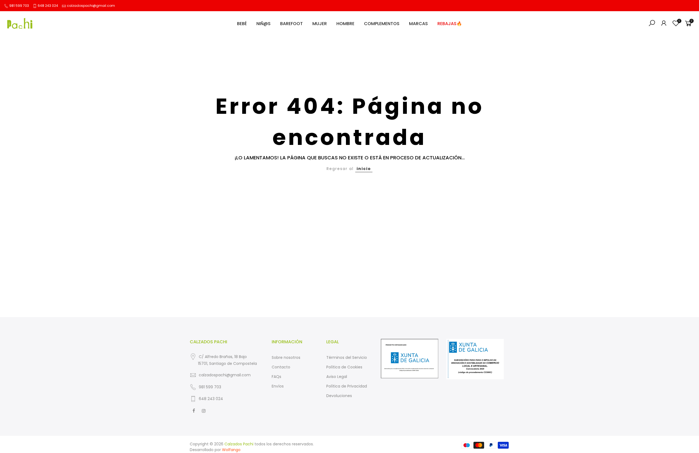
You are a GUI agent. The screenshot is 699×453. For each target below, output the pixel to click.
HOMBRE (345, 23)
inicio (364, 168)
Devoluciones (339, 395)
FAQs (276, 376)
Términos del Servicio (346, 357)
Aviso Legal (336, 376)
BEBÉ (242, 23)
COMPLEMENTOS (381, 23)
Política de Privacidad (346, 386)
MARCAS (418, 23)
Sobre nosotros (286, 357)
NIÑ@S (263, 23)
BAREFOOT (291, 23)
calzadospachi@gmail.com (91, 5)
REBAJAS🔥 (449, 23)
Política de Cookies (344, 367)
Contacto (281, 367)
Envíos (278, 386)
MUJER (319, 23)
